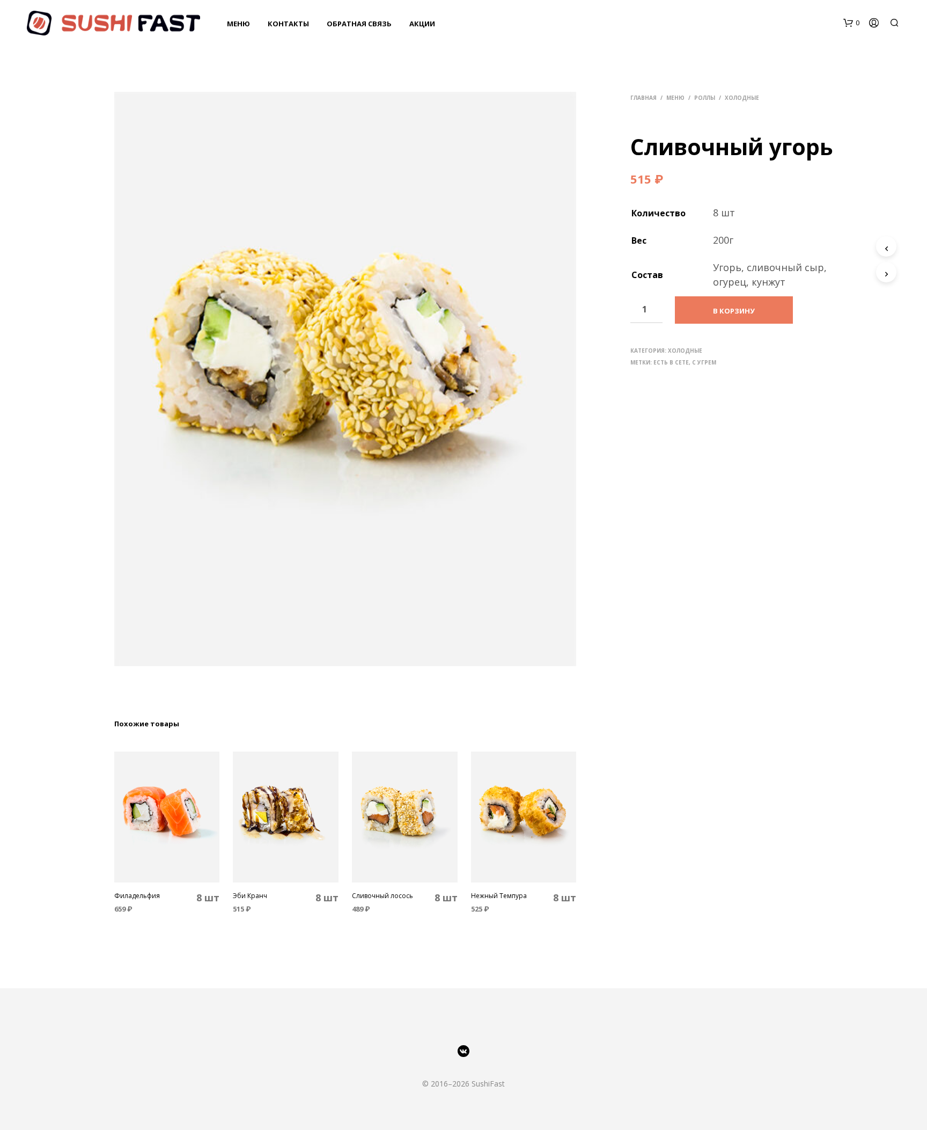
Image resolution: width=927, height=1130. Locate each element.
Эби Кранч (250, 896)
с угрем (704, 362)
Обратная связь (359, 23)
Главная (643, 97)
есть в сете (671, 362)
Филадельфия (137, 896)
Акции (422, 23)
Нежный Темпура (499, 896)
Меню (238, 23)
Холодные (742, 97)
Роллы (704, 97)
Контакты (288, 23)
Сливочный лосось (382, 896)
